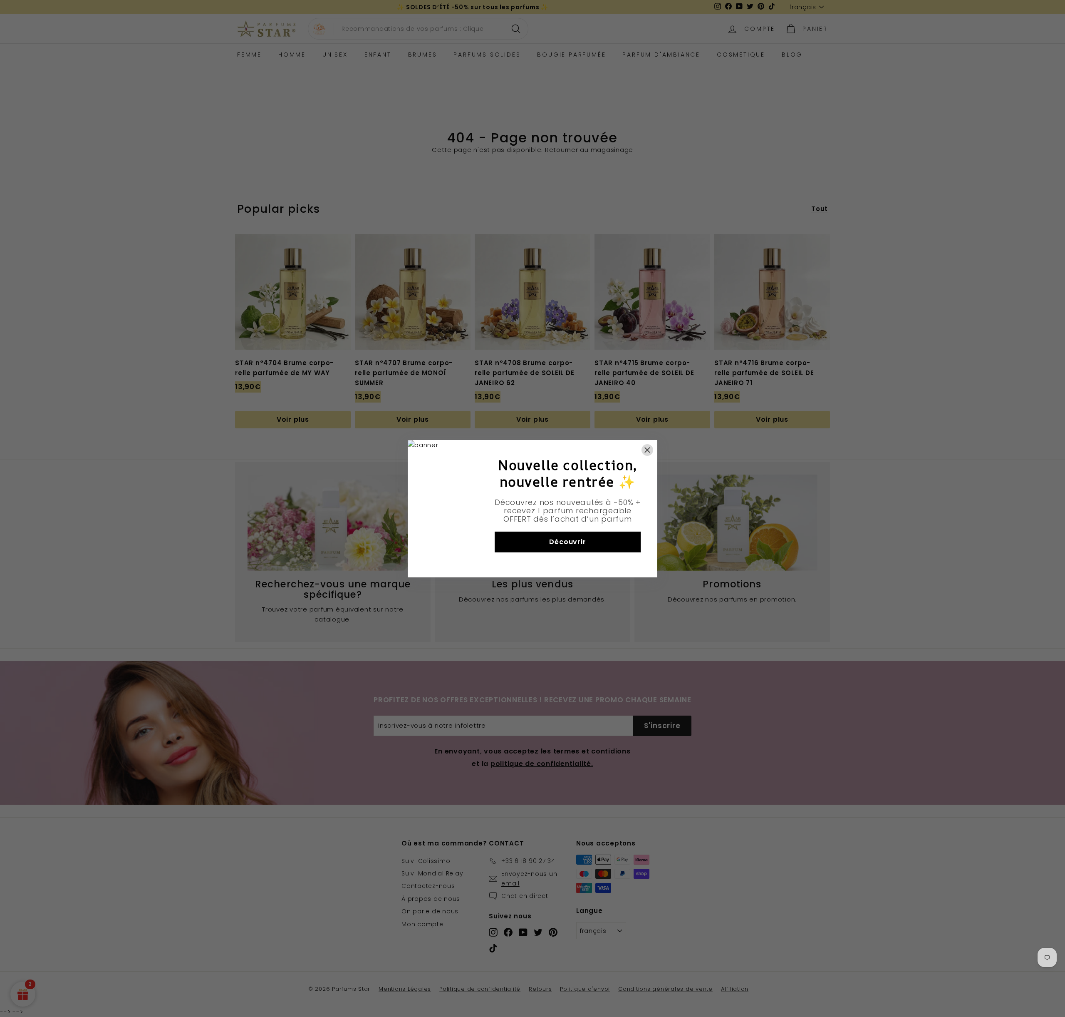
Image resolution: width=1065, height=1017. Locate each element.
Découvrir (567, 542)
